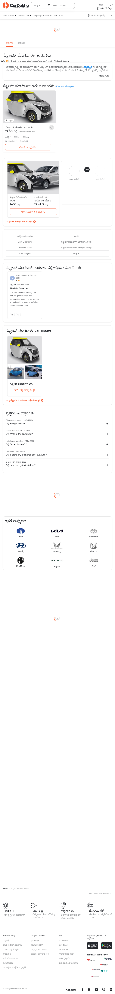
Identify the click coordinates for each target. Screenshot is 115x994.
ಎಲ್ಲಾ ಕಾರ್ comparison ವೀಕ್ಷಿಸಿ (19, 221)
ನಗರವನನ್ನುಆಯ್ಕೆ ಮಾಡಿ (100, 15)
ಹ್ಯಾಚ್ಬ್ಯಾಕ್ (88, 67)
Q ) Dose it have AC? (16, 444)
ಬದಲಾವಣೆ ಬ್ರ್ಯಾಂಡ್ (66, 86)
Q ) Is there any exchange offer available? (26, 454)
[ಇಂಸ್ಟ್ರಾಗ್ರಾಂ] (103, 990)
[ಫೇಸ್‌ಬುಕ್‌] (82, 990)
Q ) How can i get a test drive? (20, 465)
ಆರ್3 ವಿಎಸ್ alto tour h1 (33, 211)
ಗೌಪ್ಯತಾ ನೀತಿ (7, 954)
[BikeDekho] (91, 960)
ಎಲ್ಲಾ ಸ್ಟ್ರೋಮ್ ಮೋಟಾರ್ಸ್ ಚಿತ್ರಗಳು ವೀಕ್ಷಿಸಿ (23, 400)
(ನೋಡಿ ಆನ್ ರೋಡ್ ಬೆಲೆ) (27, 131)
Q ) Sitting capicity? (15, 423)
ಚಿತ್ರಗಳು (21, 43)
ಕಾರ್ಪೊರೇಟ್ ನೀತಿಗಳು (10, 958)
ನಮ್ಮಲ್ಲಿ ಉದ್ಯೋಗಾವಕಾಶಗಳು (12, 945)
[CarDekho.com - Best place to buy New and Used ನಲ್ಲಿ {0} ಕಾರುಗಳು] (16, 5)
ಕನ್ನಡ (101, 5)
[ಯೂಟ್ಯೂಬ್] (96, 990)
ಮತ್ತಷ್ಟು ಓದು (104, 76)
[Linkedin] (111, 990)
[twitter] (89, 990)
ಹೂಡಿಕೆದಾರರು (8, 963)
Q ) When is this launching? (19, 434)
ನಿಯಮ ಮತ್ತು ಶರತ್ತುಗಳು (11, 949)
